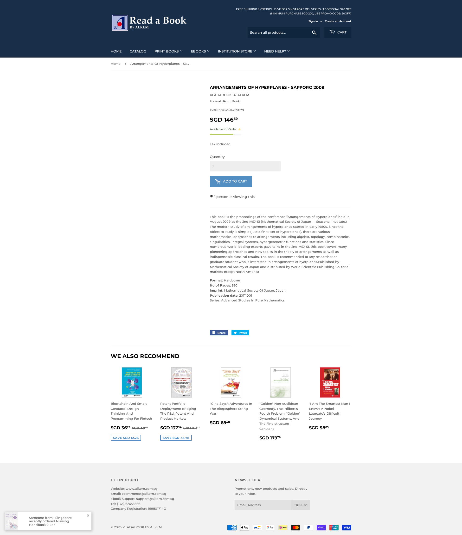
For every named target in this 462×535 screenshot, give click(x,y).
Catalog (138, 51)
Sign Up (301, 505)
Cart (341, 32)
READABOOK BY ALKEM (142, 527)
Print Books (167, 51)
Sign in (313, 21)
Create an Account (338, 21)
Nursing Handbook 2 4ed (49, 522)
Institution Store (235, 51)
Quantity (217, 157)
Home (116, 51)
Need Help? (275, 51)
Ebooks (199, 51)
